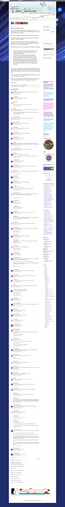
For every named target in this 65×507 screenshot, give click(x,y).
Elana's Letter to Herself (47, 217)
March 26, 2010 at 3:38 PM (17, 363)
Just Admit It (46, 298)
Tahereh (14, 279)
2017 (45, 268)
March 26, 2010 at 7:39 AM (17, 167)
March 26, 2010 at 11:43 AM (17, 316)
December (46, 277)
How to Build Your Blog (48, 305)
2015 (45, 270)
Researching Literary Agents (48, 197)
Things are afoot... (13, 468)
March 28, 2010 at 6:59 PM (17, 455)
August (46, 282)
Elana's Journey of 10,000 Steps (48, 216)
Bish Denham (15, 137)
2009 (45, 326)
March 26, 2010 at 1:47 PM (17, 335)
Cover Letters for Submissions (48, 191)
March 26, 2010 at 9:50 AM (17, 254)
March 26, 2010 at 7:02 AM (17, 124)
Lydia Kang (14, 211)
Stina (14, 108)
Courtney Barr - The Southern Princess (18, 289)
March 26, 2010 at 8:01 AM (17, 203)
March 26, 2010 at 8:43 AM (17, 219)
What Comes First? (47, 301)
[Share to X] (24, 85)
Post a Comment (14, 457)
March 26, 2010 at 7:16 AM (17, 145)
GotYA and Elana (46, 223)
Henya (14, 153)
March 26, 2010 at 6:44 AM (17, 114)
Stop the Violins (47, 314)
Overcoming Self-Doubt (47, 190)
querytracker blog (22, 86)
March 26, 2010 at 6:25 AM (17, 105)
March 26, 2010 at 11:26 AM (17, 306)
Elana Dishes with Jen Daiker (48, 228)
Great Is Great (47, 313)
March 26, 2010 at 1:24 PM (17, 326)
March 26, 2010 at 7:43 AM (17, 183)
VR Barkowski (15, 227)
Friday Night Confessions (48, 315)
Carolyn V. (14, 274)
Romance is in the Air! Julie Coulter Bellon (17, 482)
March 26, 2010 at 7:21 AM (17, 150)
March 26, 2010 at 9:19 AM (17, 237)
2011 (45, 275)
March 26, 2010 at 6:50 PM (17, 375)
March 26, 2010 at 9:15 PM (17, 390)
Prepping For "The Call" (47, 193)
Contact (23, 19)
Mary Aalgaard (15, 348)
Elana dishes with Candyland (48, 229)
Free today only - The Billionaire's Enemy (17, 464)
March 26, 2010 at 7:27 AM (17, 162)
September (46, 281)
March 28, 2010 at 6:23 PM (17, 450)
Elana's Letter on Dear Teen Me (48, 218)
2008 (45, 327)
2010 (45, 276)
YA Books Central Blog (47, 241)
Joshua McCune (15, 252)
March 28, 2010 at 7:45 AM (17, 426)
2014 (45, 271)
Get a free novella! (34, 19)
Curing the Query (46, 192)
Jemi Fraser (15, 366)
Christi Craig (15, 398)
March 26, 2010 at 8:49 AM (17, 224)
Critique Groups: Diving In (47, 207)
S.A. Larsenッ (15, 132)
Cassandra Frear (15, 429)
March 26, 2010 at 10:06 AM (17, 266)
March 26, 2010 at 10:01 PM (17, 402)
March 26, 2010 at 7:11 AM (17, 134)
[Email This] (22, 85)
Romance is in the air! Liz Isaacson (16, 480)
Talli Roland (15, 234)
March (46, 288)
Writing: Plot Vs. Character (47, 195)
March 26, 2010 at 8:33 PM (17, 380)
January (46, 324)
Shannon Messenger (47, 246)
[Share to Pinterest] (25, 85)
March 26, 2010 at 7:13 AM (17, 139)
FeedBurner (50, 180)
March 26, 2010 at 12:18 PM (17, 321)
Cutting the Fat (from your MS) (48, 187)
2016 (45, 269)
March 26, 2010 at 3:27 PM (17, 358)
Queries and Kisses (47, 318)
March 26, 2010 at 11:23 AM (17, 300)
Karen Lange (15, 200)
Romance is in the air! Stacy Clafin (16, 474)
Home (11, 19)
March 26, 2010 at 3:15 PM (17, 351)
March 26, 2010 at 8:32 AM (17, 208)
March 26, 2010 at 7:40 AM (17, 173)
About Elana (15, 19)
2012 (45, 274)
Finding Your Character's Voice (48, 194)
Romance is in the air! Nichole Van (16, 472)
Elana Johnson (15, 192)
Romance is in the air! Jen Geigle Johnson (17, 470)
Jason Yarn (18, 86)
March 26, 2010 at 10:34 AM (17, 276)
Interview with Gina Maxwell (48, 233)
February (46, 323)
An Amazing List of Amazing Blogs (49, 185)
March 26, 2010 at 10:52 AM (17, 281)
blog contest (14, 86)
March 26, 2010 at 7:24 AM (17, 157)
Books (20, 19)
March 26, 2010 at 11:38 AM (17, 311)
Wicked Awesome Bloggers (48, 260)
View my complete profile (46, 27)
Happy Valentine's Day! (14, 476)
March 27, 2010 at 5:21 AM (17, 408)
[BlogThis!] (23, 85)
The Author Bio (46, 188)
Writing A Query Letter (47, 186)
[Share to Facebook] (24, 85)
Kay (13, 142)
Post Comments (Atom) (18, 460)
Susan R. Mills (15, 269)
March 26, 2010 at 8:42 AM (17, 213)
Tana (14, 284)
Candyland (14, 96)
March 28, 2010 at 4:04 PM (17, 445)
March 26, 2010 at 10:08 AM (17, 271)
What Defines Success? (48, 304)
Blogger (40, 500)
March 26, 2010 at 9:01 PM (17, 385)
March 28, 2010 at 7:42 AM (17, 418)
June (46, 284)
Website (28, 19)
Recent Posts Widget (38, 484)
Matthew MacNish (15, 257)
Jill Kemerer (15, 338)
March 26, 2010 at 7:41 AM (17, 178)
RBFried (34, 500)
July (45, 283)
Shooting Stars (46, 258)
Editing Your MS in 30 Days (48, 189)
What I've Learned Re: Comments (48, 303)
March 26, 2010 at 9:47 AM (17, 249)
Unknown (14, 101)
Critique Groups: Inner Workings (48, 206)
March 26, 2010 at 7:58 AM (17, 197)
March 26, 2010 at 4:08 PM (17, 369)
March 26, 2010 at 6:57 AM (17, 119)
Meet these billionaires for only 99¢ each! (17, 466)
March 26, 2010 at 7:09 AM (17, 129)
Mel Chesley (15, 354)
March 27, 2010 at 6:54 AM (17, 413)
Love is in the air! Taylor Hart (15, 478)
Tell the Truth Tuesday (48, 306)
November (46, 278)
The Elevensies (46, 256)
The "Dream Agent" (47, 312)
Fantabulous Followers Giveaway (48, 309)
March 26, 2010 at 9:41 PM (17, 395)
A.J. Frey (14, 372)
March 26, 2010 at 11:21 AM (17, 295)
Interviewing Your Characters (48, 196)
